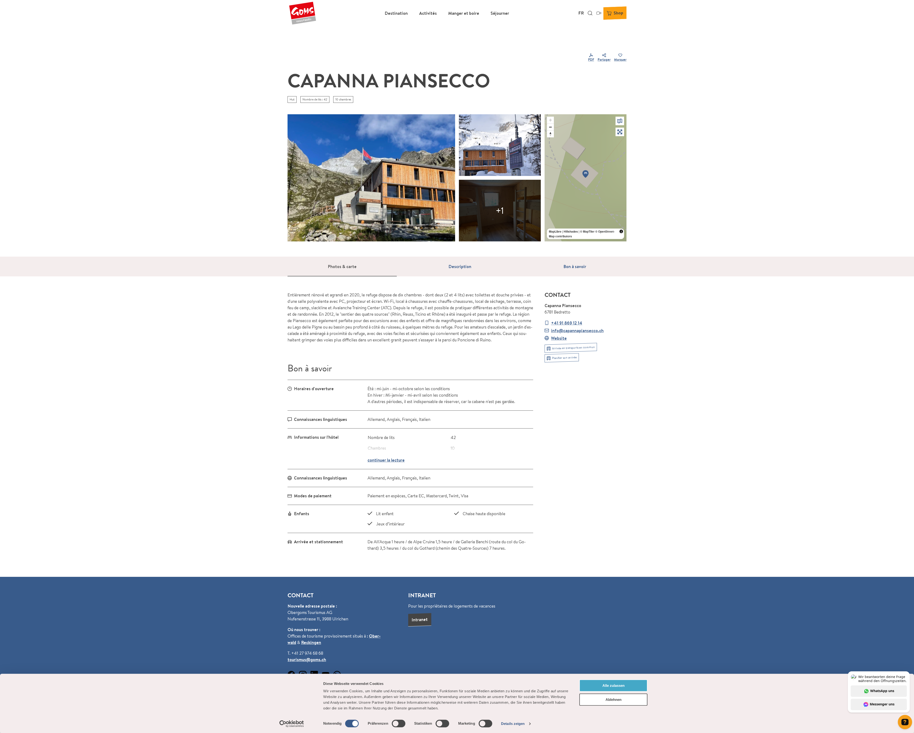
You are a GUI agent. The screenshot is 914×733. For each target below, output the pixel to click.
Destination (396, 13)
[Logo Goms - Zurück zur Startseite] (303, 13)
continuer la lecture (386, 460)
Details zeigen (513, 724)
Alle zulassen (613, 685)
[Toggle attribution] (621, 231)
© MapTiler (587, 231)
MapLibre (555, 231)
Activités (428, 13)
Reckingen (311, 642)
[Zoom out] (550, 127)
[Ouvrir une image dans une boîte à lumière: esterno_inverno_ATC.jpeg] (500, 145)
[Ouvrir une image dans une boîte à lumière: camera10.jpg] (500, 210)
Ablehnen (613, 700)
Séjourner (500, 13)
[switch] (398, 723)
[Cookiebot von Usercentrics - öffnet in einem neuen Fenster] (292, 723)
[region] (585, 177)
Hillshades (571, 231)
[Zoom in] (550, 120)
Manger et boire (463, 13)
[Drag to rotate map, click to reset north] (550, 133)
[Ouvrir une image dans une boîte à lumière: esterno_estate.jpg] (371, 177)
